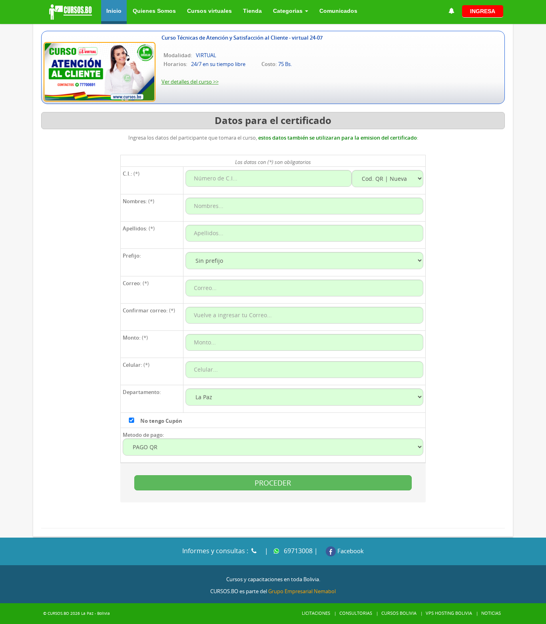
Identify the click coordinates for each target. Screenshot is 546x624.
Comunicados (338, 11)
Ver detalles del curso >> (190, 81)
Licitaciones (316, 613)
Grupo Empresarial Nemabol (302, 591)
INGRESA (482, 11)
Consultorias (355, 613)
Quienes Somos (154, 11)
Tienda (252, 11)
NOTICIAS (491, 613)
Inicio (114, 11)
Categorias (288, 11)
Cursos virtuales (209, 11)
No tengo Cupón (161, 420)
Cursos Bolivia (398, 613)
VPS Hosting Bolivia (449, 613)
